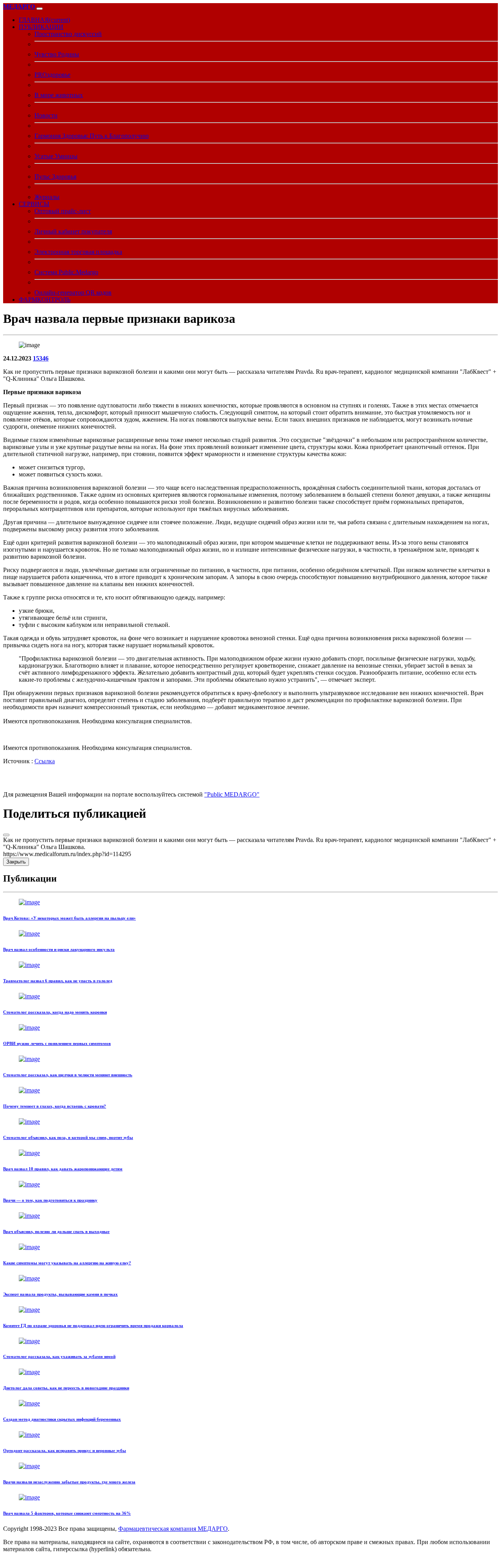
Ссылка (44, 761)
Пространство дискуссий (68, 34)
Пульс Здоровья (55, 176)
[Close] (6, 835)
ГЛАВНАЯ (44, 19)
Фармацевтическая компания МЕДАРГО (173, 1528)
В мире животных (58, 95)
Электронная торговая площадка (78, 251)
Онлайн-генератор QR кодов (73, 292)
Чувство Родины (56, 54)
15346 (41, 358)
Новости (46, 115)
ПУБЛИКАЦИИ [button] (41, 27)
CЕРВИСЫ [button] (34, 204)
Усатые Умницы (55, 156)
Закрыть (16, 862)
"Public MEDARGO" (232, 794)
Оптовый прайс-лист (62, 211)
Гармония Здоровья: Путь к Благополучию (91, 135)
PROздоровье (52, 74)
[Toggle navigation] (39, 8)
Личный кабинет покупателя (73, 231)
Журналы (46, 197)
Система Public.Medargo (66, 272)
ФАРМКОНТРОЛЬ (44, 299)
